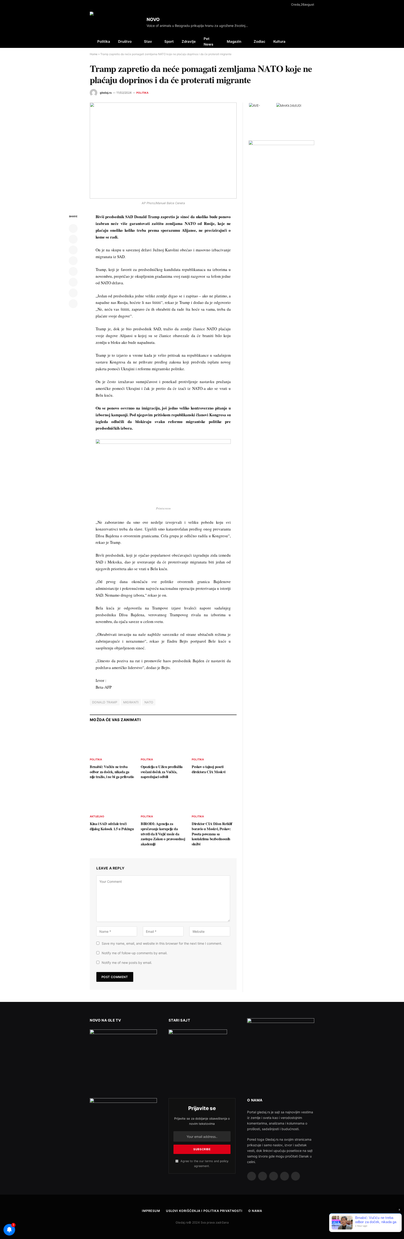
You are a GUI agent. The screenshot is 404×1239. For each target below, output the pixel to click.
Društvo (125, 41)
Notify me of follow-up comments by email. (134, 953)
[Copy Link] (73, 303)
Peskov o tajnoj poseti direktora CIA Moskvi (208, 769)
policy (224, 1161)
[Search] (313, 41)
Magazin (234, 41)
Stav (148, 41)
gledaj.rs (106, 92)
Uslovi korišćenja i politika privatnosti (204, 1211)
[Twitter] (73, 239)
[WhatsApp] (73, 292)
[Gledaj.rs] (116, 22)
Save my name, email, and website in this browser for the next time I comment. (162, 943)
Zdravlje (189, 41)
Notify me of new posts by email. (127, 963)
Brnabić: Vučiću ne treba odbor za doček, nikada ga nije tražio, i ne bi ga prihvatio (112, 771)
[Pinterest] (73, 260)
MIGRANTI (131, 702)
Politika (103, 41)
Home (93, 54)
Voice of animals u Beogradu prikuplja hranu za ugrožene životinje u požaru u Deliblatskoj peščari (199, 26)
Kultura (279, 41)
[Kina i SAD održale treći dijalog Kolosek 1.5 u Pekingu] (112, 798)
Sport (169, 41)
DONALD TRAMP (104, 702)
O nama (255, 1211)
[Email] (73, 271)
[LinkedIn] (73, 250)
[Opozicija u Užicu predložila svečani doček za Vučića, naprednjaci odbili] (163, 741)
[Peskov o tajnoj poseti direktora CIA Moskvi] (214, 741)
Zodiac (259, 41)
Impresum (151, 1211)
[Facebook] (73, 228)
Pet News (208, 41)
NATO (148, 702)
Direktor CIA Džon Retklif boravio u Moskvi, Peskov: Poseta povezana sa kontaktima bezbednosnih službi (212, 834)
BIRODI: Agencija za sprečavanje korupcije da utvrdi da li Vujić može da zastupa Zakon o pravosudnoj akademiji (163, 834)
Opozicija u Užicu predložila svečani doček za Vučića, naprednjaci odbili (162, 771)
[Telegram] (73, 282)
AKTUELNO (97, 816)
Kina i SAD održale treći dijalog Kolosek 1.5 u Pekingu (112, 826)
